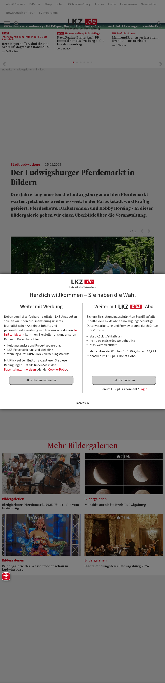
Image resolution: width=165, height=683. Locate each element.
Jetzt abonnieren (124, 380)
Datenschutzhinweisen (20, 369)
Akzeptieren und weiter (41, 380)
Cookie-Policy (57, 369)
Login (143, 389)
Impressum (83, 403)
